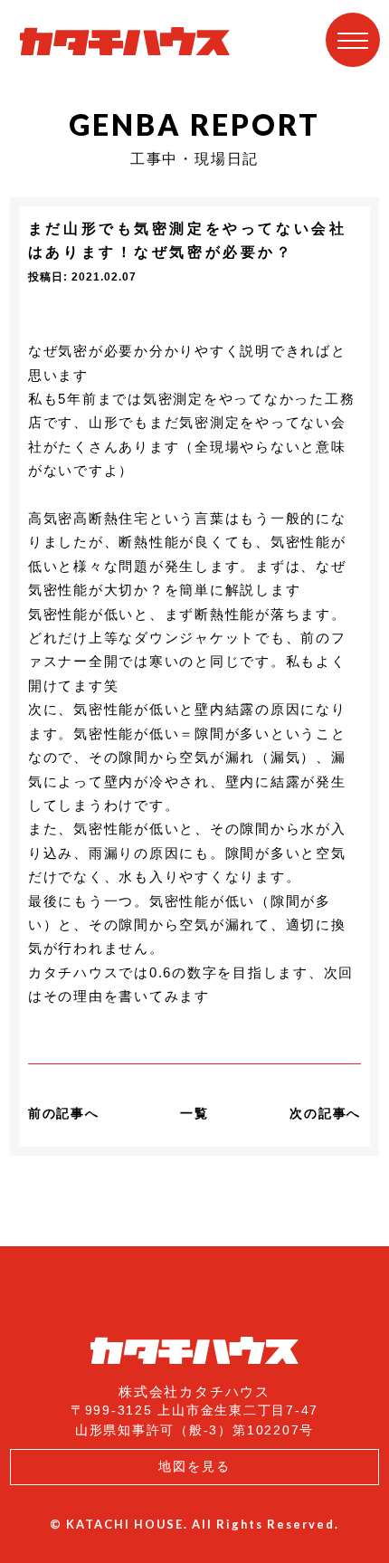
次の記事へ (325, 1113)
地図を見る (194, 1466)
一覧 (194, 1113)
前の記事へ (64, 1113)
